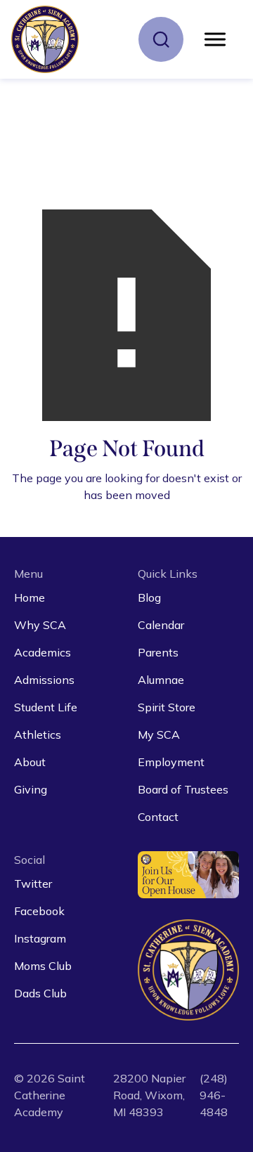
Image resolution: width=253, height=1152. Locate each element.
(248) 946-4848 (214, 1095)
